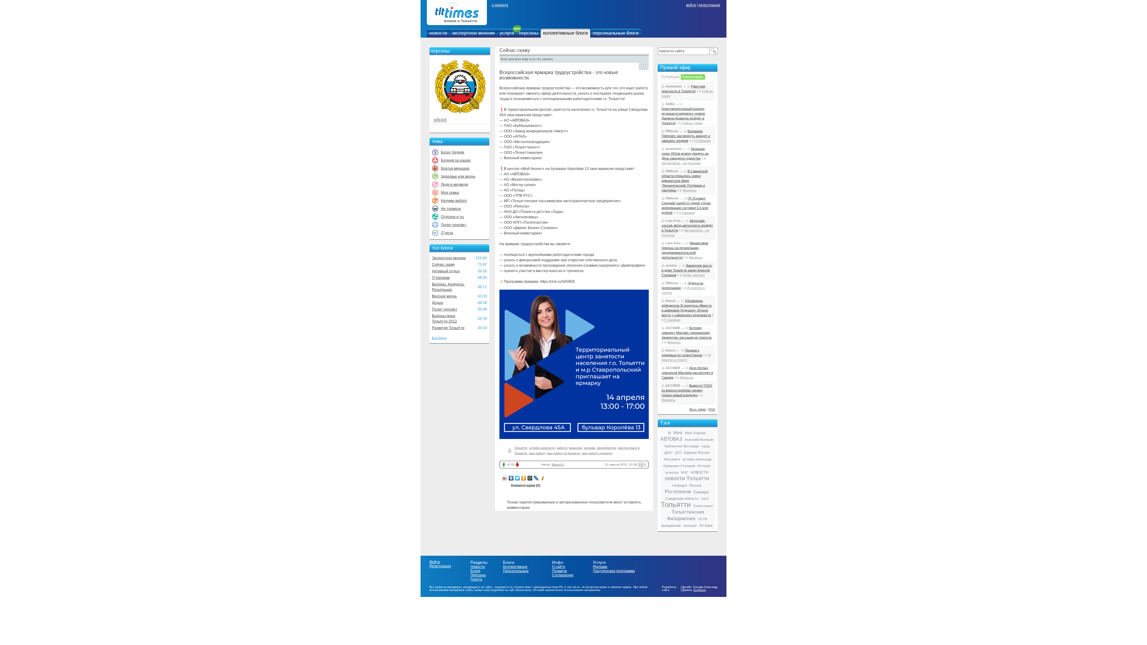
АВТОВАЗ (671, 439)
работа (562, 447)
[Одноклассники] (524, 478)
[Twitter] (517, 478)
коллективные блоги (565, 33)
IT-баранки (441, 278)
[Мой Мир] (530, 478)
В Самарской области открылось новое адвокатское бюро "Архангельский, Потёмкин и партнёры (685, 180)
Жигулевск (672, 459)
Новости (477, 567)
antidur (671, 265)
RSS (712, 409)
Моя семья (450, 193)
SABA (670, 104)
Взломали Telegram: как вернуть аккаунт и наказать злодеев (686, 135)
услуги (507, 33)
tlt (669, 433)
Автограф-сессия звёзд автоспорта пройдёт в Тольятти (687, 225)
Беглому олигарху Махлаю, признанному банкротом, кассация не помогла (686, 332)
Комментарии (692, 77)
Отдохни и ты (452, 217)
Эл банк (705, 525)
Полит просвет (453, 225)
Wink (678, 432)
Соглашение (563, 575)
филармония (671, 525)
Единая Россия (697, 453)
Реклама (600, 567)
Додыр (437, 303)
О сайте (558, 567)
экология (690, 525)
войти (691, 5)
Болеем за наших (456, 160)
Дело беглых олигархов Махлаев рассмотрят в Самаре (687, 372)
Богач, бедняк (452, 152)
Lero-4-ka (672, 220)
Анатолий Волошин (699, 439)
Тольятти (520, 447)
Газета (476, 579)
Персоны (478, 575)
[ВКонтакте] (511, 478)
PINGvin (671, 131)
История (703, 466)
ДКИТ (668, 452)
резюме (589, 447)
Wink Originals (695, 433)
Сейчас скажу (443, 264)
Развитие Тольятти (448, 328)
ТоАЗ (705, 498)
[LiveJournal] (536, 478)
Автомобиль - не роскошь (681, 163)
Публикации (670, 77)
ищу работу (537, 453)
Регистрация (440, 566)
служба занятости (542, 447)
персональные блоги (616, 33)
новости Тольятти (687, 478)
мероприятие (606, 447)
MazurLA (558, 464)
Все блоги (439, 338)
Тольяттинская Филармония (685, 515)
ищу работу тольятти (597, 453)
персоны (528, 33)
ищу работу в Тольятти (563, 453)
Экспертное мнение (449, 258)
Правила (559, 571)
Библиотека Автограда (682, 446)
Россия (695, 485)
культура (672, 472)
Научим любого (454, 201)
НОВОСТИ (700, 472)
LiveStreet (699, 590)
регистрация (709, 5)
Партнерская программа (614, 571)
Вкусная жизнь (444, 296)
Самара (701, 491)
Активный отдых (446, 271)
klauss (670, 300)
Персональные (516, 571)
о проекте (500, 5)
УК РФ (702, 519)
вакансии (575, 447)
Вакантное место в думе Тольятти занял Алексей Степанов (687, 270)
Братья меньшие (455, 168)
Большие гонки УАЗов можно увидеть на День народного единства (685, 153)
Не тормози (451, 209)
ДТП (678, 452)
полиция (679, 485)
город (705, 446)
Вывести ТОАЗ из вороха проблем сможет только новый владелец (687, 390)
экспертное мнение (473, 33)
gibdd (440, 119)
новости (438, 33)
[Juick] (542, 478)
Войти (435, 562)
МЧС (684, 472)
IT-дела (447, 233)
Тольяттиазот (703, 506)
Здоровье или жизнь (458, 176)
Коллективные (515, 567)
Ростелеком (678, 491)
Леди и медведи (454, 184)
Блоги (475, 571)
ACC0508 (672, 328)
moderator (673, 86)
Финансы (689, 190)
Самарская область (681, 499)
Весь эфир (697, 409)
